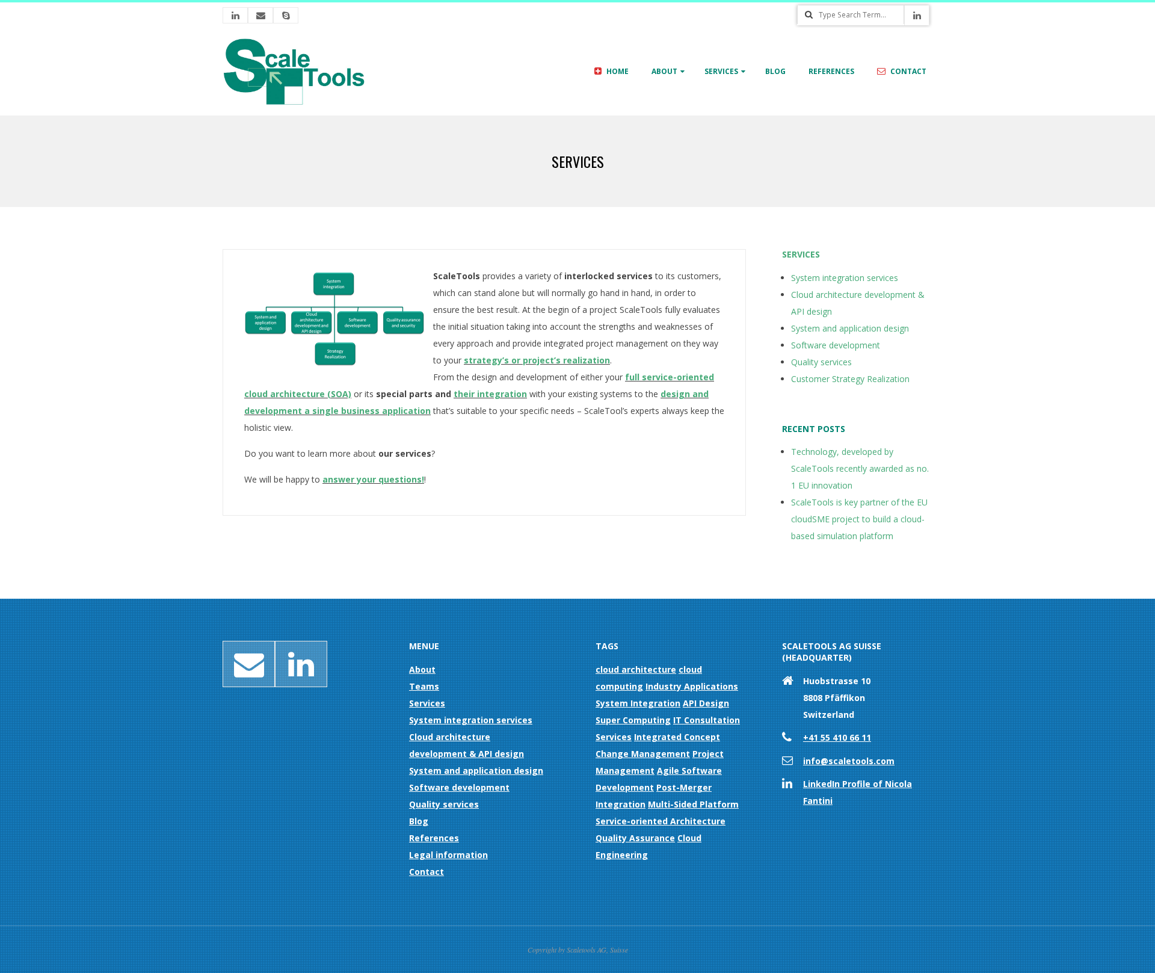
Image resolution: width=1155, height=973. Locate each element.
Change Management (643, 753)
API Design (706, 703)
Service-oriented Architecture (660, 821)
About (664, 71)
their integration (490, 394)
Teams (424, 686)
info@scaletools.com (849, 761)
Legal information (448, 854)
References (831, 71)
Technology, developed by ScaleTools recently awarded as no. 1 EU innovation (860, 468)
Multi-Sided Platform (693, 804)
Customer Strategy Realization (850, 379)
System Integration (638, 703)
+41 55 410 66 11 (837, 737)
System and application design (850, 328)
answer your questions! (373, 479)
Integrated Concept (677, 737)
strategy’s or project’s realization (537, 360)
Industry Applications (691, 686)
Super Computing (633, 720)
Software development (835, 345)
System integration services (844, 277)
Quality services (821, 362)
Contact (907, 71)
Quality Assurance (635, 838)
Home (617, 71)
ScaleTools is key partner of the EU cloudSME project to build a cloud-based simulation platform (859, 519)
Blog (775, 71)
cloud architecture (636, 669)
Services (721, 71)
